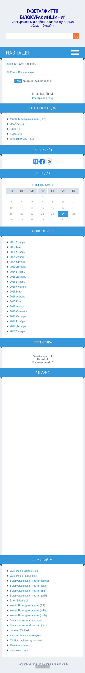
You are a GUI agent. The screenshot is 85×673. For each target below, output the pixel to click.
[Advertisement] (42, 423)
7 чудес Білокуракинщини (25, 635)
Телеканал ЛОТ (19, 138)
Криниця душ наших (36, 80)
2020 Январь (17, 331)
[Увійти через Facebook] (42, 161)
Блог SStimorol (19, 600)
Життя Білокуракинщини (24, 119)
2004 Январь (17, 251)
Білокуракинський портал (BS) (28, 590)
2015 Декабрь (18, 276)
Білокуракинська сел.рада (26, 620)
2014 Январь (17, 271)
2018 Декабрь (18, 326)
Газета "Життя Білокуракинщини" (42, 14)
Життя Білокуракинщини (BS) (27, 605)
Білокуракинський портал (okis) (28, 585)
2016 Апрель (17, 296)
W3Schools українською (24, 570)
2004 (21, 63)
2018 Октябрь (18, 316)
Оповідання (17, 123)
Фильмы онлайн (19, 645)
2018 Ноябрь (17, 321)
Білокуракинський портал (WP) (28, 595)
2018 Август (17, 306)
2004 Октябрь (18, 261)
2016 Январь (17, 281)
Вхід (50, 98)
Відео (13, 133)
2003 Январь (17, 242)
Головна (11, 63)
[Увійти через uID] (36, 161)
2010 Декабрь (18, 266)
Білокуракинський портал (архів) (29, 580)
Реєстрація (38, 98)
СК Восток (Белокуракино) (26, 640)
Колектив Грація (19, 650)
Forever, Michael (19, 630)
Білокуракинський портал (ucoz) (29, 625)
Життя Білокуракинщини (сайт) (28, 615)
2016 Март (16, 291)
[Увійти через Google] (49, 161)
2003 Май (15, 247)
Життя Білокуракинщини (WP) (28, 610)
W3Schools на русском (23, 575)
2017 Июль (16, 301)
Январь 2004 (42, 184)
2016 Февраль (18, 286)
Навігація (17, 53)
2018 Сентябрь (18, 311)
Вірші (13, 128)
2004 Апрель (17, 256)
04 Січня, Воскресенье (20, 72)
